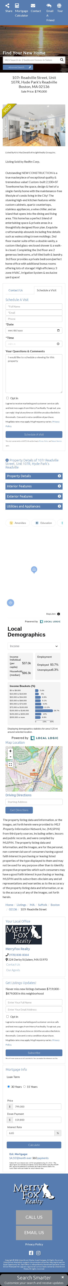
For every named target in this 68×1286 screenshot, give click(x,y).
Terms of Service (56, 441)
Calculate (34, 1145)
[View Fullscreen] (10, 764)
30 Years (16, 1086)
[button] (61, 60)
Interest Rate (14, 1127)
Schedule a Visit (46, 290)
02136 (13, 909)
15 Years (32, 1086)
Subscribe (34, 1052)
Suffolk (42, 904)
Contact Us (16, 290)
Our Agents (13, 970)
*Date (10, 324)
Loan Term (13, 1076)
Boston (55, 904)
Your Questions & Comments (25, 351)
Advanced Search (16, 67)
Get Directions (19, 810)
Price (10, 1100)
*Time (10, 337)
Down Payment (15, 1113)
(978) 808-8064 (19, 954)
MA (32, 904)
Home (9, 904)
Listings (21, 904)
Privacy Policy (43, 441)
